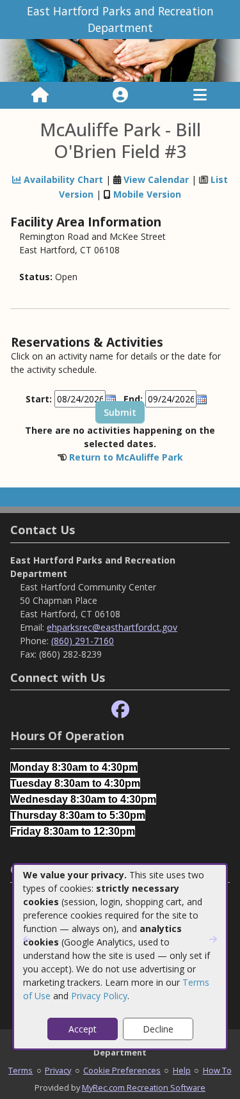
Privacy (58, 1070)
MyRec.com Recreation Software (143, 1087)
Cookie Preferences (122, 1070)
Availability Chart (62, 179)
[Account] (120, 95)
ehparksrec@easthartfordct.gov (112, 627)
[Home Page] (40, 95)
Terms (20, 1070)
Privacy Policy (99, 996)
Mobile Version (147, 194)
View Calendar (156, 179)
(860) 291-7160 (82, 641)
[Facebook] (120, 709)
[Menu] (200, 95)
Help (182, 1070)
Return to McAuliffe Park (126, 457)
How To (217, 1070)
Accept (82, 1029)
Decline (158, 1029)
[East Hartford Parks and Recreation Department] (120, 59)
